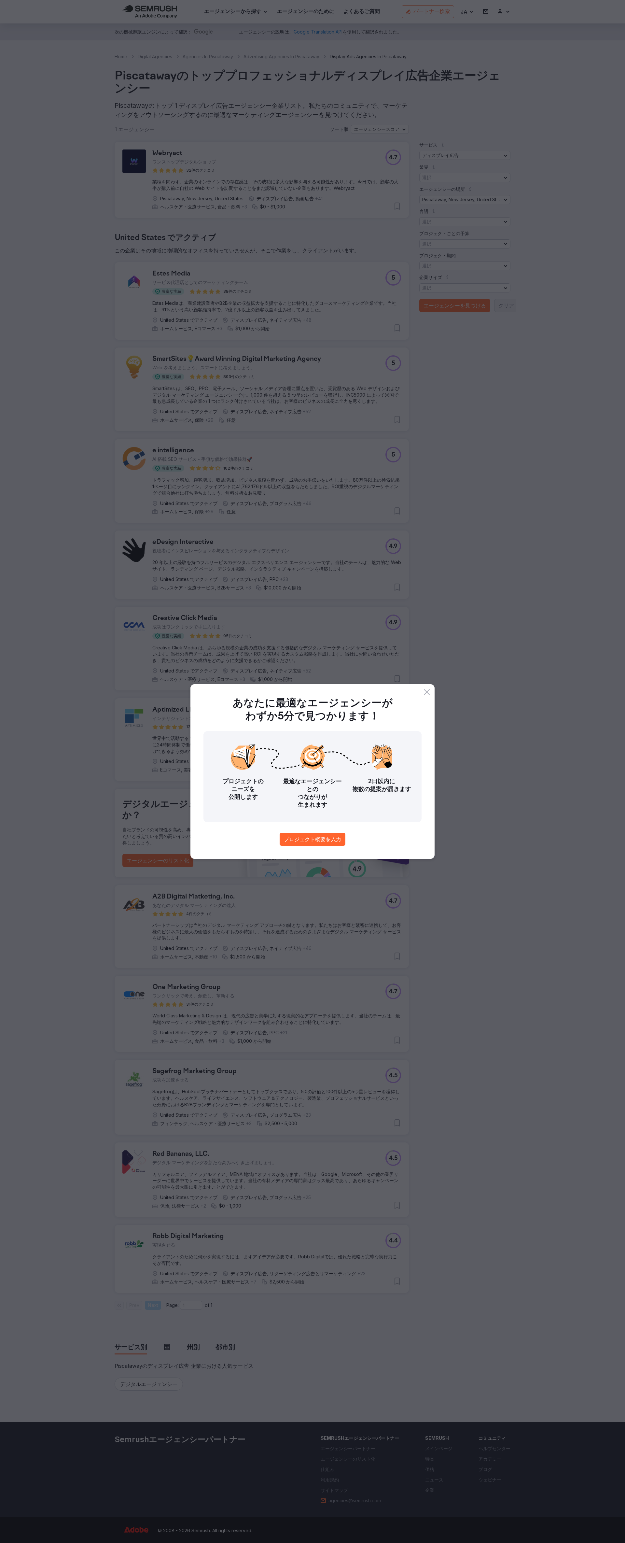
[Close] (427, 692)
